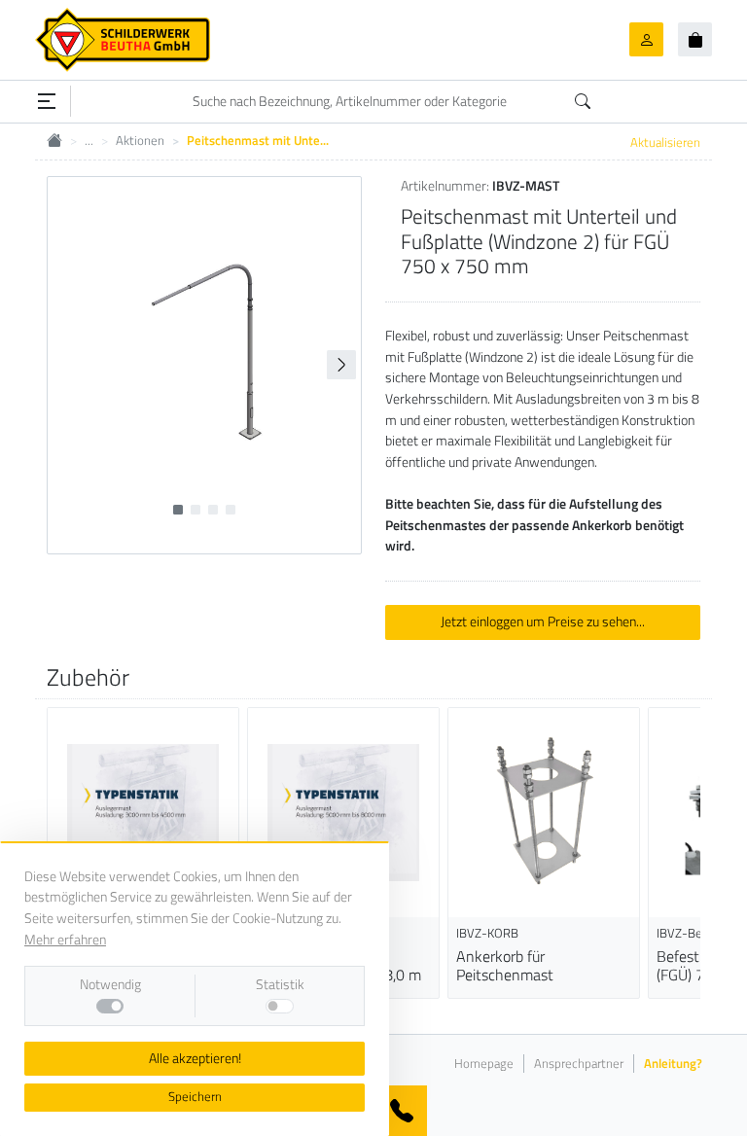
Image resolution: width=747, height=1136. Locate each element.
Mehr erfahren (65, 939)
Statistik (280, 985)
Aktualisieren (665, 142)
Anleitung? (673, 1063)
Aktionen (140, 140)
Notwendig (110, 985)
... (89, 140)
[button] (341, 364)
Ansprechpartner (578, 1063)
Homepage (484, 1063)
